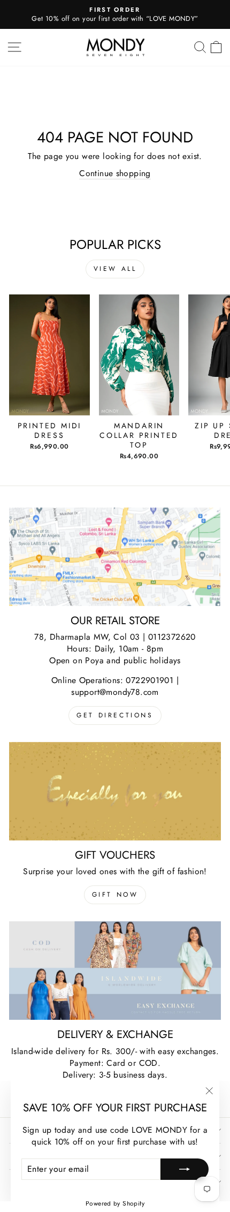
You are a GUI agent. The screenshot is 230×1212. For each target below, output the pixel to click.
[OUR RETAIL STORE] (115, 556)
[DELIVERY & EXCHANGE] (115, 970)
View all (115, 269)
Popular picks (115, 244)
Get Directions (114, 715)
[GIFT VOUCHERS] (115, 791)
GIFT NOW (115, 894)
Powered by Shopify (115, 1203)
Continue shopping (115, 173)
